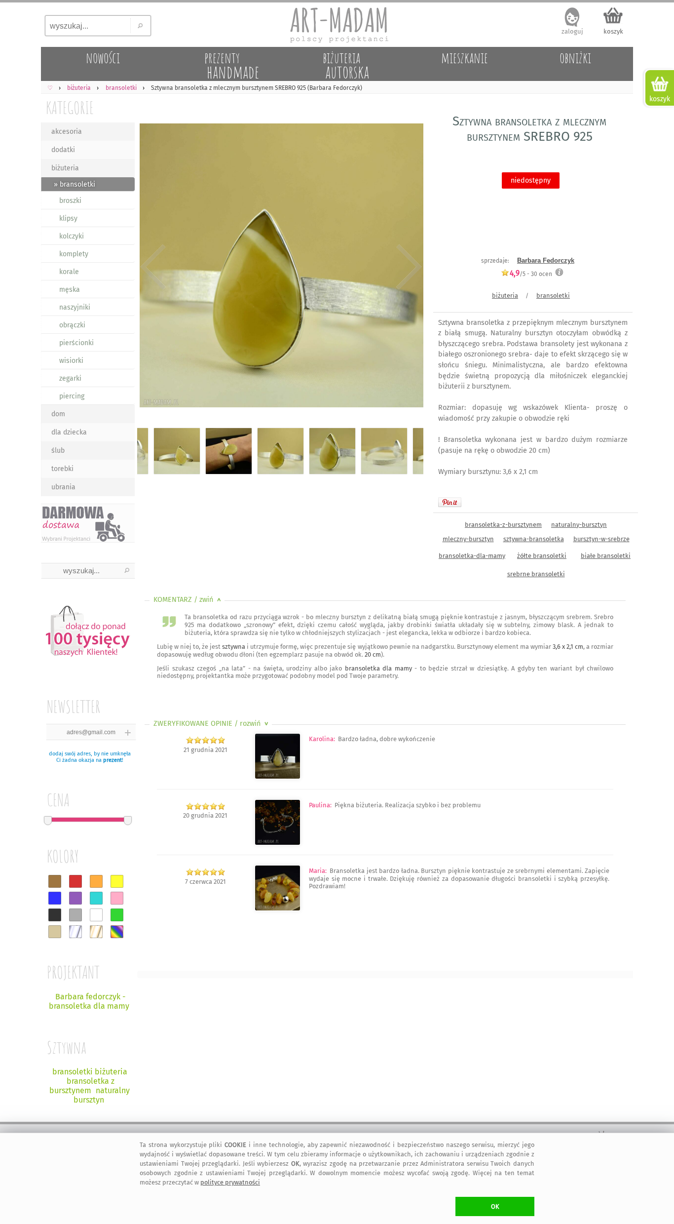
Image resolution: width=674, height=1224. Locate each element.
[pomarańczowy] (96, 881)
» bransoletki (74, 184)
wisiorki (71, 360)
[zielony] (117, 914)
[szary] (75, 914)
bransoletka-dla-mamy (472, 555)
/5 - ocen (531, 274)
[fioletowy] (75, 898)
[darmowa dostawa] (88, 523)
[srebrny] (75, 931)
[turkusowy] (96, 898)
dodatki (63, 150)
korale (69, 272)
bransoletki (553, 295)
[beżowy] (54, 931)
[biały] (96, 914)
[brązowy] (54, 881)
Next (407, 267)
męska (69, 289)
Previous (153, 267)
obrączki (72, 325)
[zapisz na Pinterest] (449, 502)
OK (495, 1206)
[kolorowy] (117, 931)
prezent (112, 760)
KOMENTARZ (188, 599)
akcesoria (66, 131)
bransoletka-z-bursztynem (503, 524)
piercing (71, 396)
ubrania (63, 487)
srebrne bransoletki (536, 574)
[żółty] (117, 881)
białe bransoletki (606, 555)
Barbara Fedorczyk (545, 260)
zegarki (70, 378)
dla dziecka (69, 432)
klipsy (68, 218)
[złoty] (96, 931)
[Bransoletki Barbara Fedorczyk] (277, 777)
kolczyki (71, 236)
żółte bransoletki (541, 555)
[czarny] (54, 914)
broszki (70, 201)
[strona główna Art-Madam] (337, 24)
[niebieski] (54, 898)
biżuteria (65, 168)
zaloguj (572, 31)
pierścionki (76, 343)
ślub (58, 450)
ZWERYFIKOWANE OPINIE (211, 723)
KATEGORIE (70, 107)
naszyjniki (74, 307)
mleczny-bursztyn (468, 539)
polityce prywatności (230, 1182)
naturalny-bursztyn (579, 524)
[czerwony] (75, 881)
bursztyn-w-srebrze (601, 539)
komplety (73, 254)
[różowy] (117, 898)
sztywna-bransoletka (533, 539)
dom (58, 414)
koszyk (613, 31)
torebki (62, 469)
